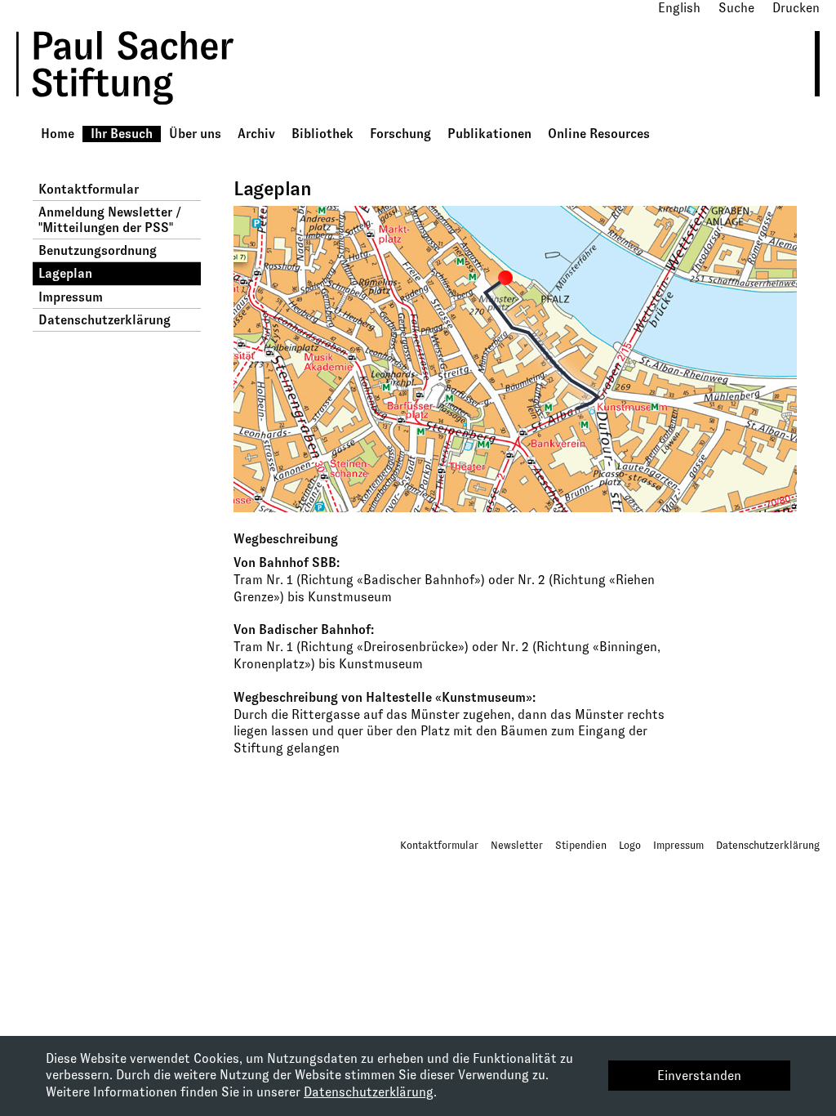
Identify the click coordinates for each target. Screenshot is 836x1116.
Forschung (400, 134)
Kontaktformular (88, 189)
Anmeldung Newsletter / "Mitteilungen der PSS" (109, 219)
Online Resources (599, 134)
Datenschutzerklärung (104, 320)
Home (57, 134)
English (679, 8)
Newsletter (517, 845)
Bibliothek (322, 134)
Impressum (70, 297)
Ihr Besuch (122, 134)
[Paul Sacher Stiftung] (147, 116)
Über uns (195, 134)
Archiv (256, 134)
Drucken (796, 8)
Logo (630, 845)
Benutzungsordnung (97, 250)
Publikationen (489, 134)
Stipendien (581, 845)
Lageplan (65, 273)
